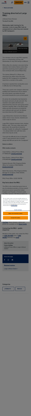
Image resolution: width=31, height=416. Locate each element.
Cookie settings (18, 209)
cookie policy (14, 205)
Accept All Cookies (15, 217)
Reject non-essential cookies (15, 213)
